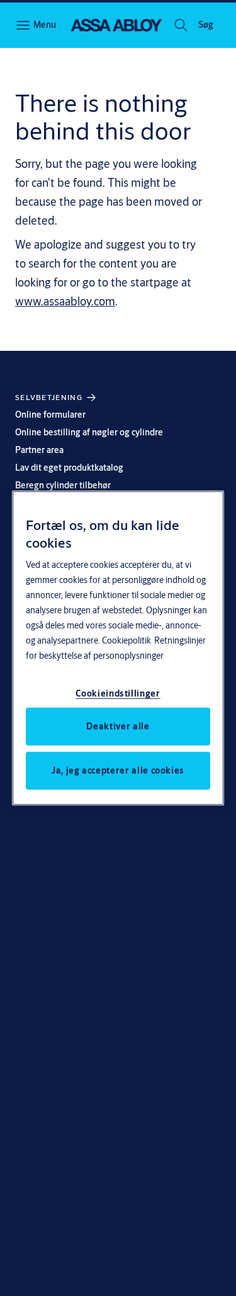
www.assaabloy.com (65, 301)
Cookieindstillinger (118, 692)
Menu (44, 24)
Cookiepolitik (126, 639)
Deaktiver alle (117, 725)
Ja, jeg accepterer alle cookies (118, 769)
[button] (206, 25)
